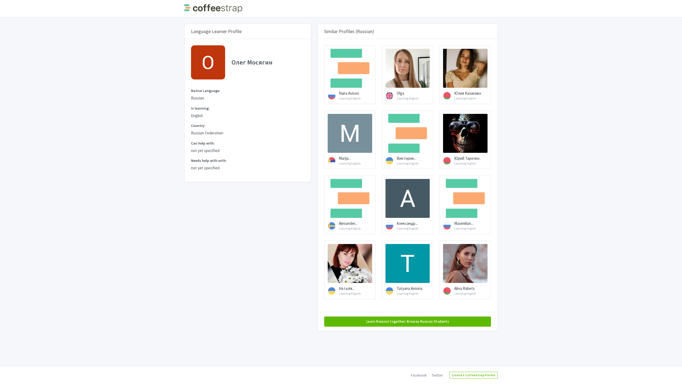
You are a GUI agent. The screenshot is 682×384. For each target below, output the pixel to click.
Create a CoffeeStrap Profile (473, 375)
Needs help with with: (209, 160)
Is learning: (200, 108)
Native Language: (205, 90)
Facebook (419, 375)
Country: (198, 125)
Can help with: (203, 143)
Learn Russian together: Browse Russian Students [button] (407, 321)
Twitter (437, 375)
